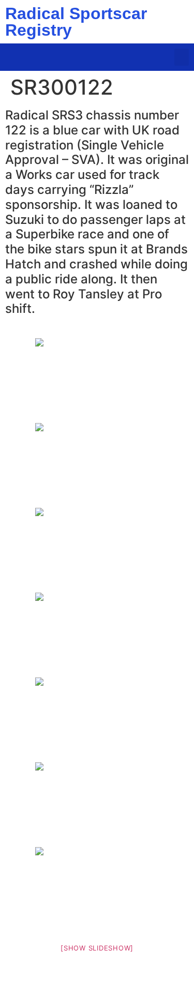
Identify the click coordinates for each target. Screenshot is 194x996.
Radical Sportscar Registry (76, 21)
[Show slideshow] (97, 948)
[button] (181, 57)
